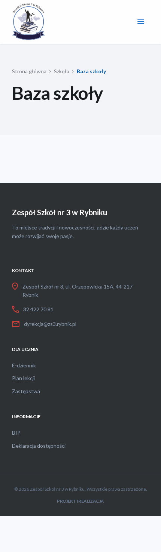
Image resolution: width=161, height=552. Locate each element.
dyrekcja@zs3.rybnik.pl (50, 324)
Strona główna (29, 71)
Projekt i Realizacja (80, 501)
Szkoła (61, 71)
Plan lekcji (23, 378)
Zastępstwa (26, 391)
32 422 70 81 (38, 309)
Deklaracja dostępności (39, 445)
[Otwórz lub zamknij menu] (141, 21)
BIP (16, 432)
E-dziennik (24, 365)
